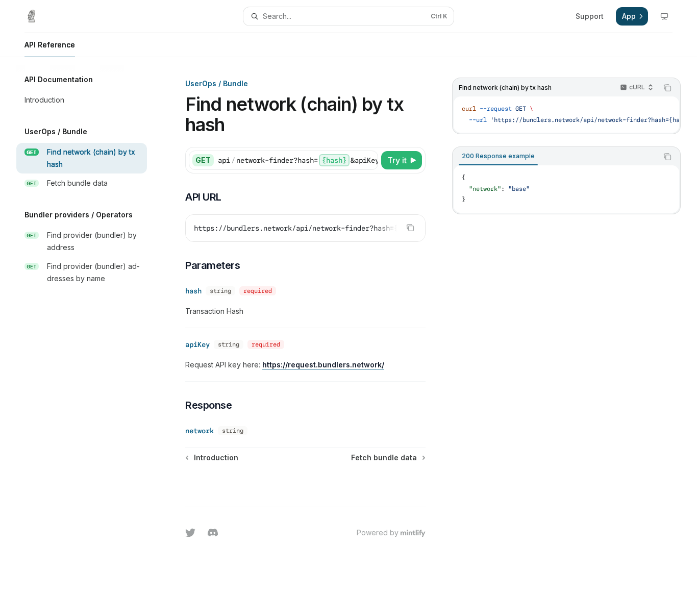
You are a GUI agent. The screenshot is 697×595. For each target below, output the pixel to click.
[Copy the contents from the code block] (667, 87)
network (199, 431)
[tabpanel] (566, 189)
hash (193, 291)
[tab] (498, 156)
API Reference (49, 44)
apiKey (197, 344)
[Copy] (368, 160)
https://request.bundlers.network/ (323, 364)
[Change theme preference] (664, 16)
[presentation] (566, 114)
